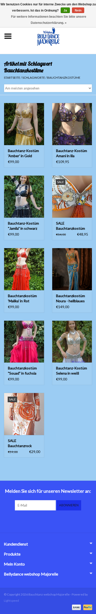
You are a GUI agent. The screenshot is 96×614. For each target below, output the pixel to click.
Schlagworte (33, 77)
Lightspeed (11, 600)
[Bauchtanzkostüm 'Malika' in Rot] (24, 269)
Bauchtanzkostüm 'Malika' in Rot (22, 298)
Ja (65, 10)
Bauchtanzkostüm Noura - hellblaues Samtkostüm (70, 299)
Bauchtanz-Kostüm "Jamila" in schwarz (23, 225)
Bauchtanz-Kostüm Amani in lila (71, 153)
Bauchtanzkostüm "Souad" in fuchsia (22, 370)
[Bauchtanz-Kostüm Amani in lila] (72, 124)
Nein (78, 10)
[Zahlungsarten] (75, 607)
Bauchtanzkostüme (63, 77)
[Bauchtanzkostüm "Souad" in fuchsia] (24, 341)
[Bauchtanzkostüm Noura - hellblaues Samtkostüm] (72, 269)
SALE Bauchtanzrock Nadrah (20, 443)
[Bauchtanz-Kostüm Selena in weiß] (72, 341)
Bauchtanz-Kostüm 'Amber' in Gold (23, 153)
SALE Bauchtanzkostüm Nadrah (70, 226)
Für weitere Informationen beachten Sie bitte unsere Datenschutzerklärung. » (48, 20)
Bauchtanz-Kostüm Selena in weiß (71, 370)
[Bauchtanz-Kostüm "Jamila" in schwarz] (24, 196)
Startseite (12, 77)
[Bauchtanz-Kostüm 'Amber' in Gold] (24, 124)
